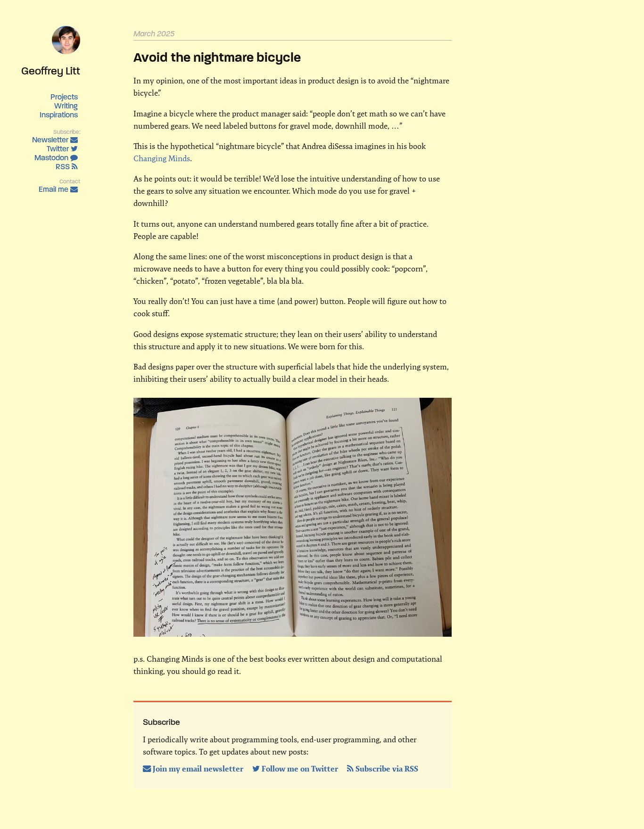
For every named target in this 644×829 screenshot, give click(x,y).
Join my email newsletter (198, 768)
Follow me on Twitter (300, 768)
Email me (54, 189)
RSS (64, 166)
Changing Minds (161, 158)
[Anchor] (179, 33)
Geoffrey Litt (50, 70)
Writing (66, 105)
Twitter (59, 148)
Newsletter (51, 139)
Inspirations (59, 114)
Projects (64, 96)
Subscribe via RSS (386, 768)
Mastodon (52, 157)
